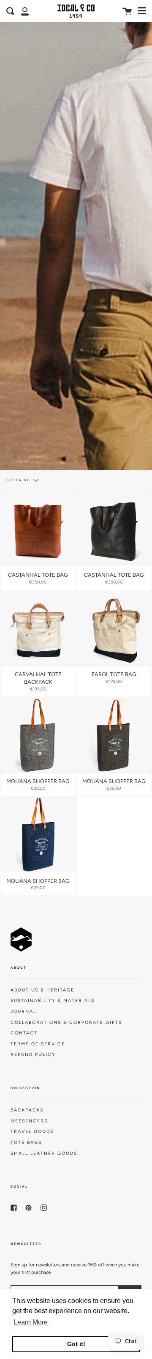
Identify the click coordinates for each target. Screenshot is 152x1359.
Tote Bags (26, 1142)
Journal (23, 1011)
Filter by (18, 480)
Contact (24, 1033)
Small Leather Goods (44, 1153)
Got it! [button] (76, 1343)
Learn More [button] (31, 1322)
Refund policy (33, 1054)
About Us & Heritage (42, 990)
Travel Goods (32, 1131)
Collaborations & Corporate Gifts (66, 1022)
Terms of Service (38, 1044)
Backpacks (27, 1110)
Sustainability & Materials (53, 1000)
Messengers (29, 1121)
